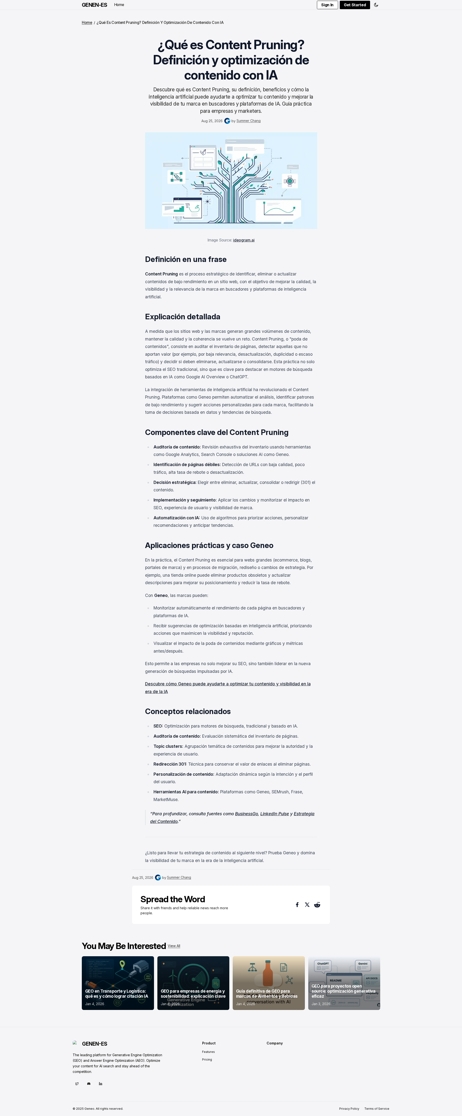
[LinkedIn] (100, 1083)
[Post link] (118, 983)
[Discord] (88, 1083)
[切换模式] (376, 5)
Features (208, 1052)
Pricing (207, 1059)
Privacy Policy (349, 1108)
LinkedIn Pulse (274, 813)
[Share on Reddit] (317, 905)
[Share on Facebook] (297, 905)
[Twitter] (77, 1083)
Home (119, 4)
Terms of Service (376, 1108)
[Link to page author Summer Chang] (227, 121)
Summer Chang (249, 121)
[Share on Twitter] (307, 905)
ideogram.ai (244, 240)
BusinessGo (246, 813)
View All (174, 946)
